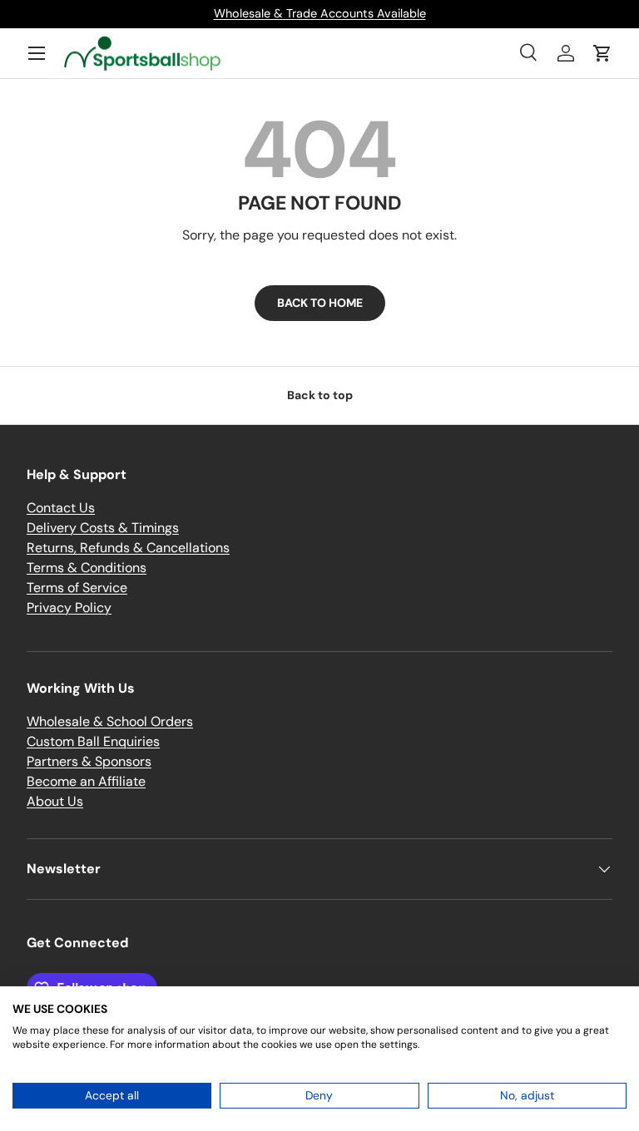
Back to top (320, 395)
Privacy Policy (69, 607)
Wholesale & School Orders (110, 721)
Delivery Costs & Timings (103, 527)
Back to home (320, 302)
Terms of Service (77, 587)
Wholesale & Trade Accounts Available (320, 13)
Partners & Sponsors (89, 761)
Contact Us (61, 507)
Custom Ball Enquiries (93, 741)
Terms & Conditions (86, 567)
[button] (602, 53)
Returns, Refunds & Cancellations (128, 547)
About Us (55, 801)
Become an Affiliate (86, 781)
